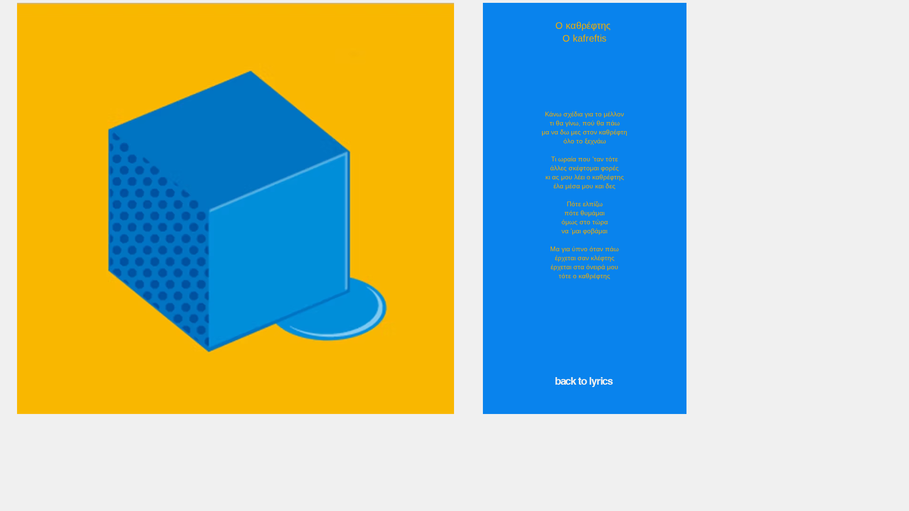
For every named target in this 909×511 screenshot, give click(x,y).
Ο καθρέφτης (584, 25)
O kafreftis (584, 38)
